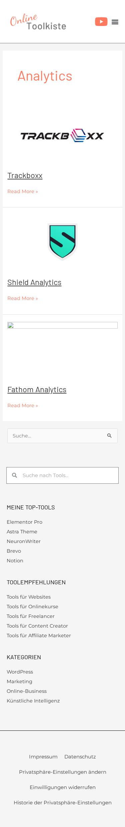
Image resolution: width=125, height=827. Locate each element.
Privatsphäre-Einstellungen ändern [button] (62, 772)
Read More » (22, 190)
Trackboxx (24, 175)
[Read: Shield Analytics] (62, 242)
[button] (115, 21)
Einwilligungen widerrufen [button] (63, 787)
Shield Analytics (34, 282)
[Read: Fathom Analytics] (62, 349)
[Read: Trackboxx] (62, 135)
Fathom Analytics (36, 389)
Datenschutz (80, 756)
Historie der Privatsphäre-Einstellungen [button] (63, 802)
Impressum (43, 756)
